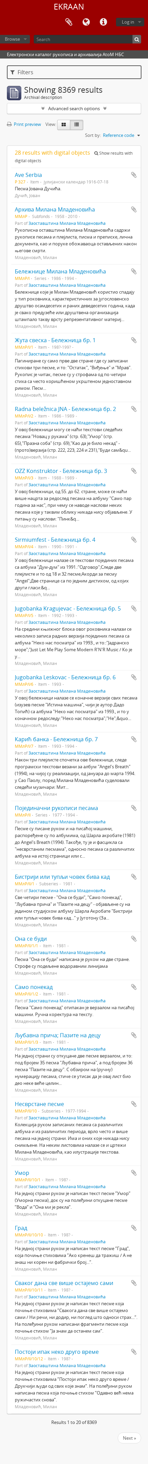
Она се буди (31, 938)
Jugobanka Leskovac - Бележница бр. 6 (65, 677)
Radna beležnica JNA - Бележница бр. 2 (65, 409)
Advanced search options (74, 108)
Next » (129, 1438)
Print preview (27, 124)
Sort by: (93, 135)
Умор (22, 1173)
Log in (128, 22)
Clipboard (68, 22)
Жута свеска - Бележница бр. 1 (55, 340)
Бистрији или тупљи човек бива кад (62, 877)
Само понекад (34, 987)
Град (21, 1228)
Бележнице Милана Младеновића (60, 271)
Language (86, 22)
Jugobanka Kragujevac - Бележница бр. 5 (68, 608)
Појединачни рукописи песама (56, 808)
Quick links (103, 22)
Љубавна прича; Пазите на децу (58, 1035)
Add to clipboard (133, 174)
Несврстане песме (39, 1104)
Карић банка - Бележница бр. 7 (56, 739)
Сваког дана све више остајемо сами (64, 1283)
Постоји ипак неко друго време (57, 1352)
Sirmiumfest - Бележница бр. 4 (55, 539)
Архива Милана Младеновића (55, 209)
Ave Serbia (28, 175)
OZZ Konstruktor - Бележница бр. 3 (61, 471)
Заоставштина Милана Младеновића (67, 223)
